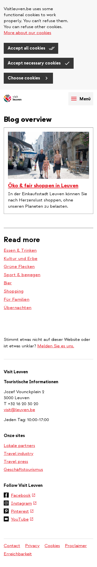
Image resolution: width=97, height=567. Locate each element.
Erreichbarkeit (18, 554)
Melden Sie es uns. (55, 346)
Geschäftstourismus (23, 469)
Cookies (52, 546)
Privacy (32, 546)
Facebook (23, 496)
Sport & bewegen (22, 275)
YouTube (22, 519)
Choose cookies (24, 78)
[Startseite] (21, 98)
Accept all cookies (27, 48)
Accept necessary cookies (35, 63)
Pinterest (22, 511)
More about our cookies (27, 33)
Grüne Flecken (19, 266)
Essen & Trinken (20, 250)
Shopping (13, 291)
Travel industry (18, 453)
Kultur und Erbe (20, 258)
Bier (8, 283)
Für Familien (16, 299)
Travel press (16, 461)
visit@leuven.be (19, 410)
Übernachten (18, 308)
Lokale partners (19, 445)
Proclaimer (76, 546)
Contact (12, 546)
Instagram (24, 504)
